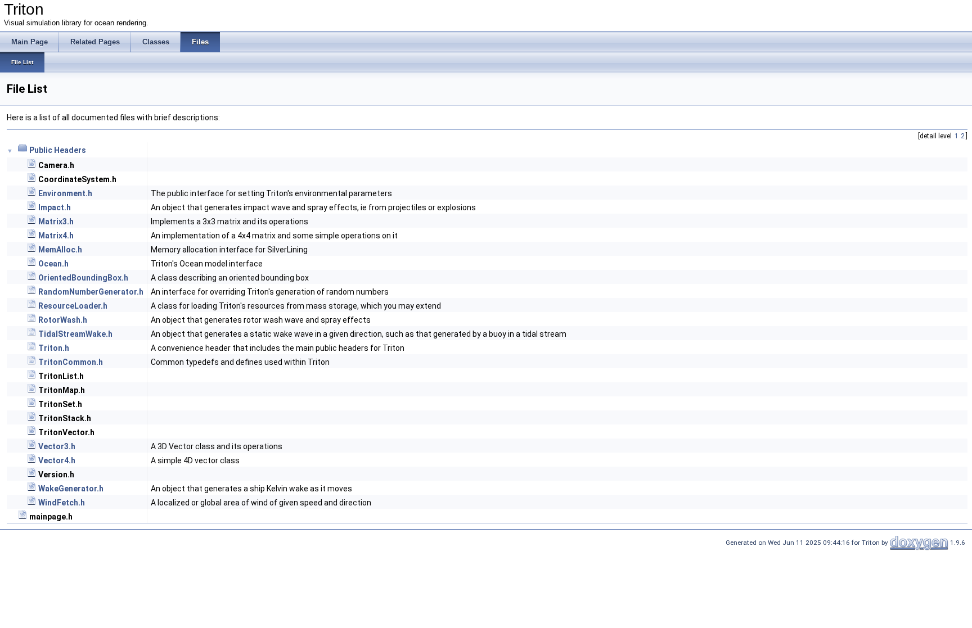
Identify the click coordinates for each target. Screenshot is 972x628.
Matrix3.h (56, 221)
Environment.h (65, 193)
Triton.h (53, 348)
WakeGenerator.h (71, 488)
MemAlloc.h (60, 249)
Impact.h (54, 207)
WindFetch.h (61, 502)
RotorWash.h (62, 319)
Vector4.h (56, 460)
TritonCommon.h (70, 362)
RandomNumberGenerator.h (90, 291)
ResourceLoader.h (72, 305)
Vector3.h (56, 446)
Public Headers (57, 150)
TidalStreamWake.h (75, 333)
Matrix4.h (56, 235)
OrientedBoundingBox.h (83, 277)
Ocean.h (53, 263)
